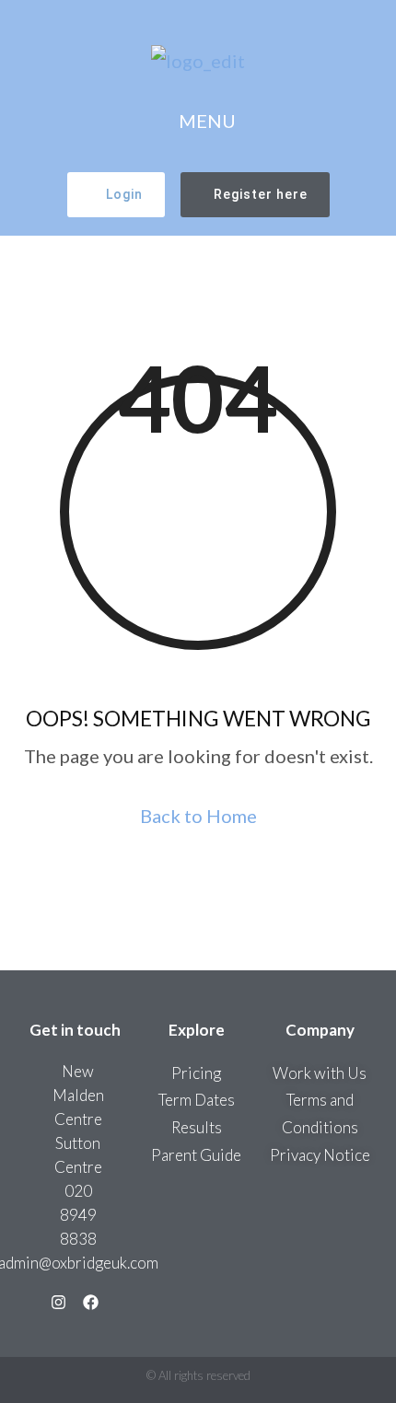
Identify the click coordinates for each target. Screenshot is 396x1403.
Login (124, 194)
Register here (261, 194)
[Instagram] (58, 1302)
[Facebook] (90, 1302)
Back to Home (198, 816)
